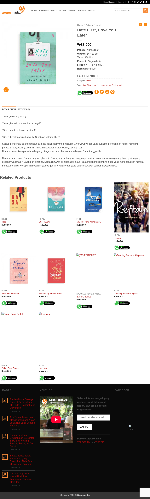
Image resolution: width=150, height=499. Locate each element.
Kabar (72, 10)
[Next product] (141, 24)
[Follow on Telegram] (146, 2)
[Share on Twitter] (101, 91)
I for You (43, 368)
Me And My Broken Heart (50, 293)
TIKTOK (99, 442)
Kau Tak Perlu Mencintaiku (88, 222)
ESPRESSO (44, 222)
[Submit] (145, 10)
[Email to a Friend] (107, 91)
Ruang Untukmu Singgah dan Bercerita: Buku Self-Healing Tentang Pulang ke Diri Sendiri (22, 441)
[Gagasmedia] (14, 10)
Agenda (81, 10)
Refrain (117, 238)
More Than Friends (10, 293)
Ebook (91, 10)
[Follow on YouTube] (143, 2)
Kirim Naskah (109, 2)
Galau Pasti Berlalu (10, 368)
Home (34, 10)
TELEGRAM (84, 442)
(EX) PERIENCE (83, 297)
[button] (128, 2)
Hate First (86, 85)
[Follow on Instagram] (135, 2)
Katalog (43, 10)
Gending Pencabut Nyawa (126, 293)
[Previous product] (146, 24)
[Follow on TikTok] (138, 2)
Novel (98, 25)
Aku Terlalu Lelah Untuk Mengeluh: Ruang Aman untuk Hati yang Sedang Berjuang (22, 421)
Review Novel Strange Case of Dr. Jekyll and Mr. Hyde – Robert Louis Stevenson (22, 403)
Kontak (121, 2)
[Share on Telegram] (112, 91)
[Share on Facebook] (96, 91)
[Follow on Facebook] (132, 2)
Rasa (3, 222)
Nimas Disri (111, 85)
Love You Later (98, 85)
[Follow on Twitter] (141, 2)
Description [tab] (9, 109)
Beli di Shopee (59, 10)
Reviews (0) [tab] (24, 109)
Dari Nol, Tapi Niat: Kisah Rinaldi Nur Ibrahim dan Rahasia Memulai (20, 477)
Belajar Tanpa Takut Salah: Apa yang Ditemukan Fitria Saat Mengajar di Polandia (21, 459)
